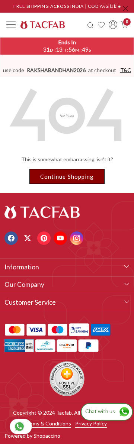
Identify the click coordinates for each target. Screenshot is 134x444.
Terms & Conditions (48, 423)
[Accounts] (113, 24)
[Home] (42, 24)
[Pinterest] (44, 237)
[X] (28, 237)
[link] (90, 24)
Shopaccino (47, 435)
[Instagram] (77, 237)
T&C (125, 70)
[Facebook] (12, 237)
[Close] (125, 8)
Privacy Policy (91, 423)
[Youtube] (61, 237)
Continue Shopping (67, 176)
